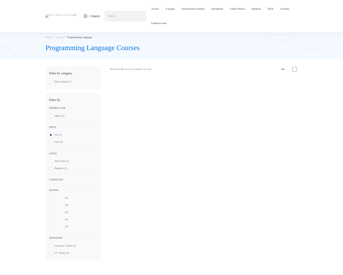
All (57, 134)
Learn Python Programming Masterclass (197, 90)
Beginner (60, 168)
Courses (59, 37)
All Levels (61, 161)
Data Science (62, 81)
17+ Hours (61, 253)
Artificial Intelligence (183, 122)
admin (59, 116)
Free (58, 142)
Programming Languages (185, 85)
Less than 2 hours (65, 245)
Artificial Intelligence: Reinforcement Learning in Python (207, 128)
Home (49, 37)
